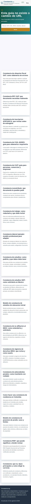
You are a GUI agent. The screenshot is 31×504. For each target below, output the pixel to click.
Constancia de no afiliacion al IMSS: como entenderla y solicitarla (14, 328)
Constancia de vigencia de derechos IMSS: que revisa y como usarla (14, 351)
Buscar (15, 29)
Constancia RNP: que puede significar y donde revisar (14, 442)
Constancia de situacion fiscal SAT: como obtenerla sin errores (15, 74)
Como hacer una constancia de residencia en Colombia (15, 396)
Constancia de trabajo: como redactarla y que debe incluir (14, 212)
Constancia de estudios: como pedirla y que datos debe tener (14, 258)
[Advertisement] (15, 51)
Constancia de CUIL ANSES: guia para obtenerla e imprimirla (15, 143)
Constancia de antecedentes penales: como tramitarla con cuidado (14, 374)
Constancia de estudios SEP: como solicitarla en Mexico (14, 281)
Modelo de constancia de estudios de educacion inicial (14, 304)
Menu (27, 3)
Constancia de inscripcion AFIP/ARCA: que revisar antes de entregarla (14, 121)
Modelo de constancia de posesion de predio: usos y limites (13, 420)
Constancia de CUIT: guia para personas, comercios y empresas (14, 167)
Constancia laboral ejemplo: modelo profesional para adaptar (14, 236)
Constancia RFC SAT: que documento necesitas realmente (15, 97)
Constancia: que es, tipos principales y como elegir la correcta (13, 466)
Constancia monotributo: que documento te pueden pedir (14, 189)
